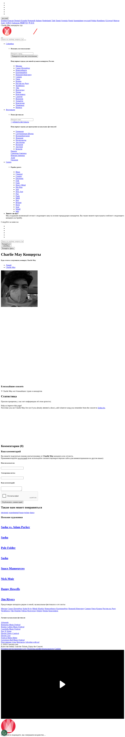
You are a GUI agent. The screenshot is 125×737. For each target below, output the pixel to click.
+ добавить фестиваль (20, 122)
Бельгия (19, 149)
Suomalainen (78, 21)
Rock (18, 205)
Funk (18, 183)
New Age (19, 192)
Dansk (58, 21)
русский (5, 18)
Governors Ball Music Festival (13, 640)
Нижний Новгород (23, 75)
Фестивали (10, 110)
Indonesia (16, 23)
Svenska (64, 21)
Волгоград (20, 90)
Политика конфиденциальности (40, 649)
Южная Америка (18, 155)
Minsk (34, 609)
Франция (19, 138)
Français (10, 21)
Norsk (70, 21)
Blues (18, 172)
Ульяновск (20, 105)
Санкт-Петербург (23, 68)
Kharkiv (41, 609)
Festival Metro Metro (9, 638)
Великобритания (23, 136)
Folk (17, 181)
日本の (9, 23)
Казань (18, 81)
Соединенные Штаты (25, 134)
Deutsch (17, 21)
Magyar (116, 21)
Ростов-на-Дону (22, 83)
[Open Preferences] (4, 733)
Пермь (18, 92)
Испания (19, 145)
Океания (14, 160)
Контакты (21, 642)
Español (24, 21)
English (4, 21)
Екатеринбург (21, 72)
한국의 (31, 23)
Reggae (18, 203)
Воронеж (19, 99)
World (18, 209)
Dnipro (39, 611)
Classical (19, 174)
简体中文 (24, 23)
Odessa (24, 611)
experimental (14, 513)
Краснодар (20, 103)
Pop (17, 194)
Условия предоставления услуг (14, 649)
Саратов (19, 97)
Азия (13, 158)
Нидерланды (21, 140)
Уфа (17, 88)
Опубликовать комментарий (12, 502)
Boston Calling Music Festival (12, 627)
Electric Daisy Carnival (10, 633)
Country (19, 176)
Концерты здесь (8, 248)
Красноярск (20, 94)
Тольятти (19, 101)
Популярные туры (8, 642)
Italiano (39, 21)
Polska (93, 21)
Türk (53, 21)
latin (17, 211)
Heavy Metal (21, 185)
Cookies (57, 649)
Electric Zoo (5, 636)
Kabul (25, 609)
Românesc (101, 21)
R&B (18, 198)
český (3, 23)
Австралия (20, 142)
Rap (17, 200)
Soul (17, 207)
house (21, 513)
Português (32, 21)
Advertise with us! (32, 642)
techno (26, 513)
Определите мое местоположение (24, 56)
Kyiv (30, 609)
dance (32, 513)
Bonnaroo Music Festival (10, 625)
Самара (19, 77)
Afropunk (5, 622)
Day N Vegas (6, 631)
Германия (20, 131)
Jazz (17, 189)
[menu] (2, 37)
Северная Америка (18, 153)
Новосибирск (21, 70)
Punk (18, 196)
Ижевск (19, 107)
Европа (14, 151)
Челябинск (20, 86)
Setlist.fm (101, 408)
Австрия (19, 147)
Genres (8, 162)
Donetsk (17, 611)
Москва (19, 66)
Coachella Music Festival (10, 629)
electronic (4, 513)
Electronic (19, 178)
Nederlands (46, 21)
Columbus (10, 44)
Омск (18, 79)
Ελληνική (109, 21)
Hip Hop (19, 187)
